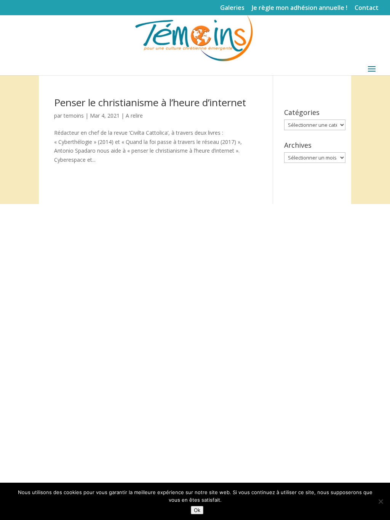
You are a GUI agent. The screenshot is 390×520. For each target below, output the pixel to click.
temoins (74, 115)
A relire (134, 115)
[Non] (380, 501)
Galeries (232, 8)
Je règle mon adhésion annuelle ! (299, 8)
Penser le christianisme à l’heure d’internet (150, 102)
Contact (367, 8)
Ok (197, 510)
